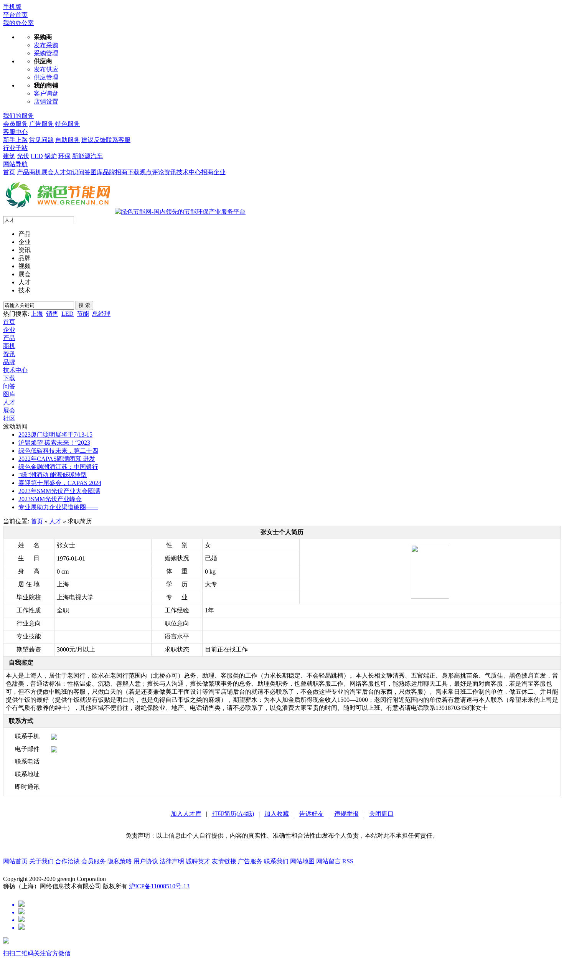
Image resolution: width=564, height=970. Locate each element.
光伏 (23, 156)
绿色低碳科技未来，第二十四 (58, 450)
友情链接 (224, 861)
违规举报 (346, 813)
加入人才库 (186, 813)
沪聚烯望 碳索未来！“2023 (54, 442)
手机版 (12, 6)
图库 (97, 172)
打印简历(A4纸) (233, 813)
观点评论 (152, 172)
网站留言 (328, 861)
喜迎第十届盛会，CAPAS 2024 (59, 483)
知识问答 (78, 172)
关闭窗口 (381, 813)
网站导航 (15, 164)
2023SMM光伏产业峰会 (50, 499)
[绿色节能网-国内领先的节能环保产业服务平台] (180, 211)
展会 (47, 172)
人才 (60, 172)
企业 (219, 172)
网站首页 (15, 861)
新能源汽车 (87, 156)
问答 (9, 386)
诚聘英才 (198, 861)
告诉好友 (311, 813)
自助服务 (67, 140)
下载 (133, 172)
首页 (9, 172)
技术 (24, 290)
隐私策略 (119, 861)
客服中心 (15, 132)
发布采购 (46, 45)
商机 (35, 172)
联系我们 (276, 861)
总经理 (101, 313)
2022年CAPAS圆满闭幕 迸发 (56, 458)
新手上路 (15, 140)
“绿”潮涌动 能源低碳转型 (52, 475)
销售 (52, 313)
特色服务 (67, 123)
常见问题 (41, 140)
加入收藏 (276, 813)
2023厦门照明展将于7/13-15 (55, 434)
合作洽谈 (67, 861)
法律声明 (172, 861)
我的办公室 (18, 23)
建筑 (9, 156)
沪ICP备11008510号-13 (159, 886)
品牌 (24, 258)
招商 (207, 172)
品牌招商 (115, 172)
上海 (37, 313)
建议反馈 (93, 140)
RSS (347, 861)
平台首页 (15, 15)
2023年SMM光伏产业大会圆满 (59, 491)
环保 (64, 156)
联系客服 (118, 140)
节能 (83, 313)
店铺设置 (46, 101)
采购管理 (46, 53)
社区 (9, 418)
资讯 (170, 172)
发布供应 (46, 69)
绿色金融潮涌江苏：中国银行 (58, 467)
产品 (23, 172)
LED (37, 156)
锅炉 (51, 156)
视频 (24, 266)
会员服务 (15, 123)
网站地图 (302, 861)
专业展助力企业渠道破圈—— (58, 507)
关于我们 (41, 861)
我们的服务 (18, 115)
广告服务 (41, 123)
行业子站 (15, 148)
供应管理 (46, 77)
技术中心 (188, 172)
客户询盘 (46, 93)
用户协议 (146, 861)
